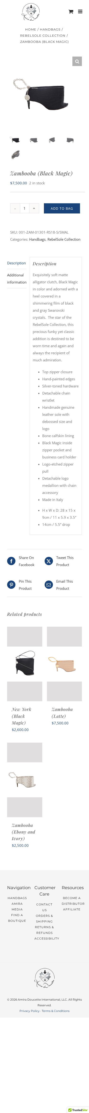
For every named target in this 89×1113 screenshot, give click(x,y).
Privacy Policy (29, 1011)
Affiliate (71, 909)
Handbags (37, 239)
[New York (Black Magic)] (24, 664)
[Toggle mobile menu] (80, 11)
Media (17, 909)
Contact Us (44, 907)
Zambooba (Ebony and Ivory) (23, 831)
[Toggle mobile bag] (71, 11)
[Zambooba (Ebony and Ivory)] (24, 780)
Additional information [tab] (17, 278)
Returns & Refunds (44, 930)
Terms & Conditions (56, 1011)
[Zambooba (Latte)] (64, 664)
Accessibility (44, 938)
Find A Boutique (17, 917)
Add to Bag (62, 208)
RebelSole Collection (63, 239)
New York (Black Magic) (21, 715)
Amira (17, 903)
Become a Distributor (72, 900)
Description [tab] (16, 263)
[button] (77, 61)
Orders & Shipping (44, 918)
